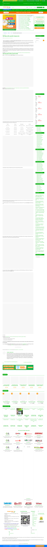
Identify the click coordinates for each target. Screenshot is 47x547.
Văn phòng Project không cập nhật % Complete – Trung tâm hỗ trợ (39, 208)
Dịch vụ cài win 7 (39, 128)
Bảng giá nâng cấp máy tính (40, 182)
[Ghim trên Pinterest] (19, 347)
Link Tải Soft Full (11, 533)
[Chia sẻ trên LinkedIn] (20, 347)
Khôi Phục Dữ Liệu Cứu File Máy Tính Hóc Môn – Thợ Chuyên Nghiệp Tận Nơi (39, 242)
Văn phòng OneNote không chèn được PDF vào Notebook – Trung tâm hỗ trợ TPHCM (39, 202)
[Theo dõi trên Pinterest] (43, 3)
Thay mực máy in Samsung (40, 168)
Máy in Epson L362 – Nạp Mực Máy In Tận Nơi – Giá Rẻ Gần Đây (32, 402)
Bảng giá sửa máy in (39, 177)
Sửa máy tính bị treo (39, 136)
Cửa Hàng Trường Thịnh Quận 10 (19, 415)
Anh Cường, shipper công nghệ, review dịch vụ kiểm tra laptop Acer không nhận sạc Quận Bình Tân (39, 219)
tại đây (28, 540)
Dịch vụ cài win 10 (39, 130)
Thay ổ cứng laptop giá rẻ (40, 159)
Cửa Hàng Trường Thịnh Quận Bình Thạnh (26, 416)
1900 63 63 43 (9, 526)
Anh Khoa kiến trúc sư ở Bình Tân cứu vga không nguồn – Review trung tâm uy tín (39, 225)
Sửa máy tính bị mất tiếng (40, 139)
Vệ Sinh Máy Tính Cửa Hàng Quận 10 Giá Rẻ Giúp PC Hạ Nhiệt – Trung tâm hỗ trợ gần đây (39, 239)
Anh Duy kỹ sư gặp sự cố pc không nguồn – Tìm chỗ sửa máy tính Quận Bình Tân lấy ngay (39, 245)
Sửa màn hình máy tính (39, 144)
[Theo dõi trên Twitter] (42, 3)
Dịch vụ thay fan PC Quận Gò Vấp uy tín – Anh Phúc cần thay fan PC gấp (39, 210)
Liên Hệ (40, 3)
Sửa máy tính (17, 9)
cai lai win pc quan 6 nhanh (22, 336)
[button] (40, 7)
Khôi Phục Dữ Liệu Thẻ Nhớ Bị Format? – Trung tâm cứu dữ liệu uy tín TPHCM (39, 222)
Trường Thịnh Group (25, 543)
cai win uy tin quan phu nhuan (17, 52)
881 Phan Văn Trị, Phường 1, (24, 15)
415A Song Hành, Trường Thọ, (25, 20)
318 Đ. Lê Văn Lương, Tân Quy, (24, 25)
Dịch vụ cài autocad (39, 187)
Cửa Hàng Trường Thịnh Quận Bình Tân (33, 426)
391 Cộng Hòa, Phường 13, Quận (25, 19)
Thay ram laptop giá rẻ (39, 160)
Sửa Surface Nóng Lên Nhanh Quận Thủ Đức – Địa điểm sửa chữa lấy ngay (39, 251)
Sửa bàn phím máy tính (39, 143)
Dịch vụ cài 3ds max (39, 190)
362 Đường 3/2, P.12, (23, 26)
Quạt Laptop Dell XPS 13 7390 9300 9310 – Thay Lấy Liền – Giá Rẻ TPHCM (23, 402)
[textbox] (40, 256)
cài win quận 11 (7, 336)
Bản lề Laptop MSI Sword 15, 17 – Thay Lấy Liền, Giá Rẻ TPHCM (15, 402)
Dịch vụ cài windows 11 (39, 131)
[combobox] (39, 256)
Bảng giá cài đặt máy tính (40, 181)
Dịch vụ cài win (38, 185)
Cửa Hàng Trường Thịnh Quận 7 (40, 426)
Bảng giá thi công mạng (39, 179)
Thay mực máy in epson (39, 166)
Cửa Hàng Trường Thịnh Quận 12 (12, 415)
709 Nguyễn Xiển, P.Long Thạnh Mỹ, (25, 21)
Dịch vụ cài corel (39, 188)
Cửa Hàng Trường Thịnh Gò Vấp (6, 415)
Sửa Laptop (34, 9)
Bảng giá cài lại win (39, 176)
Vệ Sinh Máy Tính (22, 9)
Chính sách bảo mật (34, 517)
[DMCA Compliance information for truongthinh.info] (41, 521)
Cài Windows (25, 9)
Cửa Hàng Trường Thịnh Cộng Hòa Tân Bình (40, 416)
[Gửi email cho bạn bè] (18, 347)
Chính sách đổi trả (34, 518)
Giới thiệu (35, 3)
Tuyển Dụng (38, 3)
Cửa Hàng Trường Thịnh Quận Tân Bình (33, 415)
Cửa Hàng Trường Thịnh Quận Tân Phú (5, 426)
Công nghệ (16, 349)
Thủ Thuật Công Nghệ (25, 3)
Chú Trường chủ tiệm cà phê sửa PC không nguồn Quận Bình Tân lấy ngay (39, 227)
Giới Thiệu (33, 512)
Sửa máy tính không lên (39, 137)
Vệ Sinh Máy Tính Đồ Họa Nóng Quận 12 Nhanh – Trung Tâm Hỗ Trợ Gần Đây (39, 212)
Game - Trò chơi (18, 349)
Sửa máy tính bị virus (39, 134)
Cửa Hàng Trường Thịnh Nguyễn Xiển (19, 426)
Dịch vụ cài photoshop (39, 189)
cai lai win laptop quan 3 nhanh (9, 52)
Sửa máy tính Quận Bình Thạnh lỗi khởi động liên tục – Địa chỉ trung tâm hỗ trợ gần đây (39, 205)
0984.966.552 (8, 3)
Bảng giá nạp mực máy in (40, 178)
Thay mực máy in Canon (39, 164)
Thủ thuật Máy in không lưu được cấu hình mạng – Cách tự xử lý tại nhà (39, 230)
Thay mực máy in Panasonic (40, 169)
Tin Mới (10, 349)
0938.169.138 (4, 3)
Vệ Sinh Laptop (39, 9)
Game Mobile (21, 349)
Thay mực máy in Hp (39, 163)
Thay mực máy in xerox (39, 167)
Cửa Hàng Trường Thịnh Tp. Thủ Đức (12, 426)
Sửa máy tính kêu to (39, 138)
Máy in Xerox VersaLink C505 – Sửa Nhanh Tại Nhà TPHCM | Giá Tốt (6, 402)
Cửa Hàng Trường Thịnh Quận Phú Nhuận (26, 426)
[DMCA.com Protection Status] (41, 518)
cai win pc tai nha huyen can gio (14, 336)
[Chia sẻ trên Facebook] (15, 347)
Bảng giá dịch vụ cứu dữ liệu (40, 180)
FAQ (28, 3)
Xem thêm (6, 387)
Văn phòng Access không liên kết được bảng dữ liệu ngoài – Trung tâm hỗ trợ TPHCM (39, 248)
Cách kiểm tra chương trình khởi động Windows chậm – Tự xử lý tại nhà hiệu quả (39, 236)
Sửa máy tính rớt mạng (39, 140)
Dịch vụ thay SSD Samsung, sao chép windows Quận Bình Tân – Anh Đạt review (39, 233)
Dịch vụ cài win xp (39, 127)
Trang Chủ (13, 9)
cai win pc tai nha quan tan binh (25, 52)
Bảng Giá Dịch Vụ (31, 3)
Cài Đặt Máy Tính (30, 9)
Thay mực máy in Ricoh (39, 170)
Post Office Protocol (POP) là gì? (28, 362)
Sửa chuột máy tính (39, 142)
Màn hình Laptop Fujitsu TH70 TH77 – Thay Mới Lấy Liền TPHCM (40, 402)
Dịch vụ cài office (39, 186)
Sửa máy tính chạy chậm (40, 135)
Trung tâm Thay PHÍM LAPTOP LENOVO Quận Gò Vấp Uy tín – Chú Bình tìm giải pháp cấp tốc (39, 196)
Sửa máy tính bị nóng (39, 141)
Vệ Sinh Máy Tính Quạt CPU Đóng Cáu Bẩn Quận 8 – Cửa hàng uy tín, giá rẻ (39, 199)
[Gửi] (19, 7)
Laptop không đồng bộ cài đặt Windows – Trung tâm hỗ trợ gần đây (39, 215)
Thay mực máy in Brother (40, 165)
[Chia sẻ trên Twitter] (16, 347)
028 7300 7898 (12, 526)
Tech (8, 349)
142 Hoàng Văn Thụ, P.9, (24, 27)
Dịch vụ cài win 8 (39, 129)
